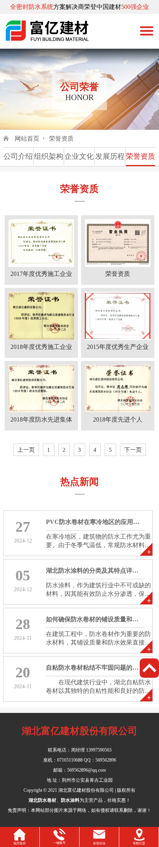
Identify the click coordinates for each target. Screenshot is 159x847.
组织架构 (48, 156)
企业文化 (79, 156)
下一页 (133, 450)
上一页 (26, 450)
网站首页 (27, 138)
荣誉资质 (61, 138)
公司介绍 (18, 156)
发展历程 (110, 156)
